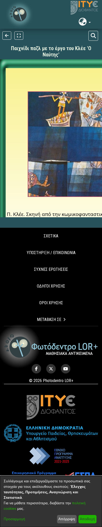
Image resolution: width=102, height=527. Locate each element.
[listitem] (36, 368)
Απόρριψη (66, 519)
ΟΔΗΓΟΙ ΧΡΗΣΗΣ (51, 286)
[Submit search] (93, 36)
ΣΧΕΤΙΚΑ (51, 235)
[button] (19, 14)
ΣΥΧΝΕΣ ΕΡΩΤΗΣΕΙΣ (51, 269)
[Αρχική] (51, 346)
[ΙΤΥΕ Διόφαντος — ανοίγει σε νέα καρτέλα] (84, 8)
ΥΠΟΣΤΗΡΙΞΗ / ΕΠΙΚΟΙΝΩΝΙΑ (51, 252)
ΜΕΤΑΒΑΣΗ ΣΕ (49, 319)
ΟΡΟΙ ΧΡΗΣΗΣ (51, 302)
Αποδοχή (87, 519)
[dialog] (51, 501)
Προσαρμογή (14, 519)
